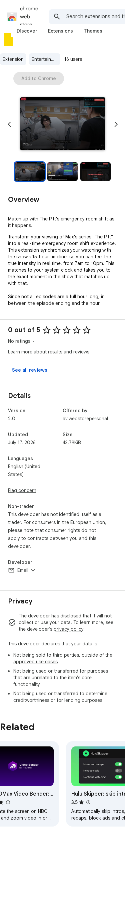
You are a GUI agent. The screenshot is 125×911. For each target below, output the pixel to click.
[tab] (27, 31)
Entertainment (46, 59)
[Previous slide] (9, 124)
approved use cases (35, 662)
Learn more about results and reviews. (49, 352)
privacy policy (68, 629)
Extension (13, 59)
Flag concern (22, 490)
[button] (62, 124)
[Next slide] (116, 124)
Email (22, 570)
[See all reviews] (29, 370)
